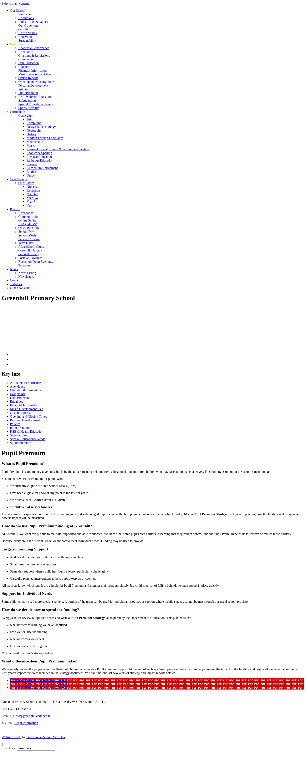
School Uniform (29, 239)
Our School (17, 10)
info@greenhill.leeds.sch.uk (26, 716)
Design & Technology (41, 126)
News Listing (27, 273)
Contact (15, 280)
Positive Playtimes (30, 258)
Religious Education (40, 160)
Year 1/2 (32, 194)
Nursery (32, 186)
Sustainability (27, 40)
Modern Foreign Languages (45, 138)
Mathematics (35, 141)
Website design (11, 737)
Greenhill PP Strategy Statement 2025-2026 (38, 687)
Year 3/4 (32, 198)
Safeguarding (27, 100)
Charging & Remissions (34, 55)
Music (31, 145)
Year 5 (31, 201)
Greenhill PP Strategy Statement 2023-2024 (38, 680)
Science (32, 164)
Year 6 (31, 205)
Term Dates (26, 243)
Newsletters (26, 276)
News (14, 269)
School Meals (27, 235)
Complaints (25, 59)
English (32, 171)
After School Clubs (31, 246)
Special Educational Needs (35, 104)
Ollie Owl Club (28, 228)
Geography (34, 130)
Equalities (24, 66)
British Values (27, 33)
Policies (23, 89)
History (31, 134)
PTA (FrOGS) (27, 224)
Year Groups (18, 179)
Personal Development (33, 85)
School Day (26, 231)
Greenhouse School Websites (45, 737)
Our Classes (26, 183)
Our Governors (28, 25)
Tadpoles (24, 265)
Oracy (31, 175)
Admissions (26, 18)
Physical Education (39, 156)
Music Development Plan (35, 74)
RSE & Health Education (35, 96)
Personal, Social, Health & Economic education (58, 149)
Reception (33, 190)
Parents (15, 209)
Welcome (24, 14)
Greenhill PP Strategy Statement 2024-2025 (38, 684)
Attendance (25, 52)
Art (29, 119)
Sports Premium (28, 108)
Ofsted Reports (28, 78)
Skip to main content (15, 3)
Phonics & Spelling (39, 153)
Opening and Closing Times (36, 81)
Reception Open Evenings (35, 261)
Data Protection (28, 63)
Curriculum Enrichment (42, 168)
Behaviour (25, 37)
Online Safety (27, 220)
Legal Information (26, 723)
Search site (9, 748)
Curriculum (17, 111)
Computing (34, 123)
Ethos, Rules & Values (33, 22)
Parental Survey (28, 254)
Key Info (16, 44)
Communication (28, 216)
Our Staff (24, 29)
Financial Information (32, 70)
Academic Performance (33, 48)
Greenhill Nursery (30, 250)
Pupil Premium (28, 93)
